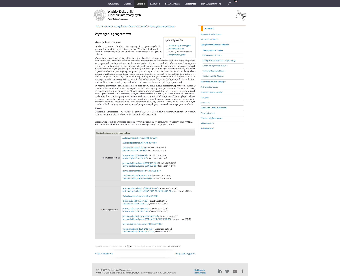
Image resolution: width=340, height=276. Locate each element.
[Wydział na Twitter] (227, 271)
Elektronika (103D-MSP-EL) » (136, 204)
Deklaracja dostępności (200, 271)
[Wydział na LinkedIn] (219, 271)
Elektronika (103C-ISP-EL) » (135, 150)
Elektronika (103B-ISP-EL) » (135, 148)
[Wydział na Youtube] (235, 271)
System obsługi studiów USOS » (215, 66)
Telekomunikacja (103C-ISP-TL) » (137, 178)
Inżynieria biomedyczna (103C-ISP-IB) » (140, 166)
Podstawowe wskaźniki (212, 55)
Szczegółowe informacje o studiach (215, 45)
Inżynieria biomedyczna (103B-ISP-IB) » (140, 163)
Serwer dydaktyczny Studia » (214, 71)
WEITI (98, 26)
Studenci (209, 28)
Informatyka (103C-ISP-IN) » (135, 158)
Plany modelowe (176, 48)
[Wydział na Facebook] (242, 271)
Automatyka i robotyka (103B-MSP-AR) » (140, 188)
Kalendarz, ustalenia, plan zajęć (213, 82)
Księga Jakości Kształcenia (211, 34)
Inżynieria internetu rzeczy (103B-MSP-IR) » (142, 224)
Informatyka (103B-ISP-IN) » (135, 155)
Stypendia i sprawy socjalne (212, 92)
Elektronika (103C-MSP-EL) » (136, 201)
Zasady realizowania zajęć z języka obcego (219, 61)
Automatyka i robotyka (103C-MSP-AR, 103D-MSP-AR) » (147, 191)
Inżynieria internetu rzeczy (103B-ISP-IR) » (142, 171)
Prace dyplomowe (208, 113)
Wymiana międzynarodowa (211, 118)
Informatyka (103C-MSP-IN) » (136, 211)
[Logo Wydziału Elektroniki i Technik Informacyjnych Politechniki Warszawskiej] (240, 20)
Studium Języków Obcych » (213, 76)
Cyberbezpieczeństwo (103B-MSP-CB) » (140, 196)
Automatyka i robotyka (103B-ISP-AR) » (140, 138)
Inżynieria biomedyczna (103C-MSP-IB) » (141, 216)
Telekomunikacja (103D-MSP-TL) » (138, 232)
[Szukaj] (229, 4)
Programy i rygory (177, 55)
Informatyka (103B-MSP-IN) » (136, 208)
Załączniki (205, 97)
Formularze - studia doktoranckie (214, 108)
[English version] (236, 1)
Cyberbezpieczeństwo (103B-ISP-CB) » (140, 143)
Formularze (205, 103)
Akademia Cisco (207, 128)
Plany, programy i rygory (213, 50)
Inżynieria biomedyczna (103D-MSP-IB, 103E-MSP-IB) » (147, 219)
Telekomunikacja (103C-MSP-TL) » (138, 229)
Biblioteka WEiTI (207, 123)
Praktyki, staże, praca (209, 87)
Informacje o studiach (209, 39)
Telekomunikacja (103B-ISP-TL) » (137, 176)
